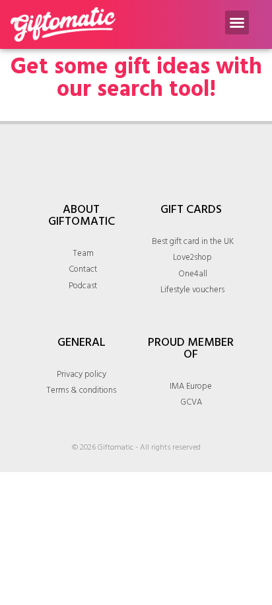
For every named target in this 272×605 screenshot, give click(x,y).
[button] (237, 22)
